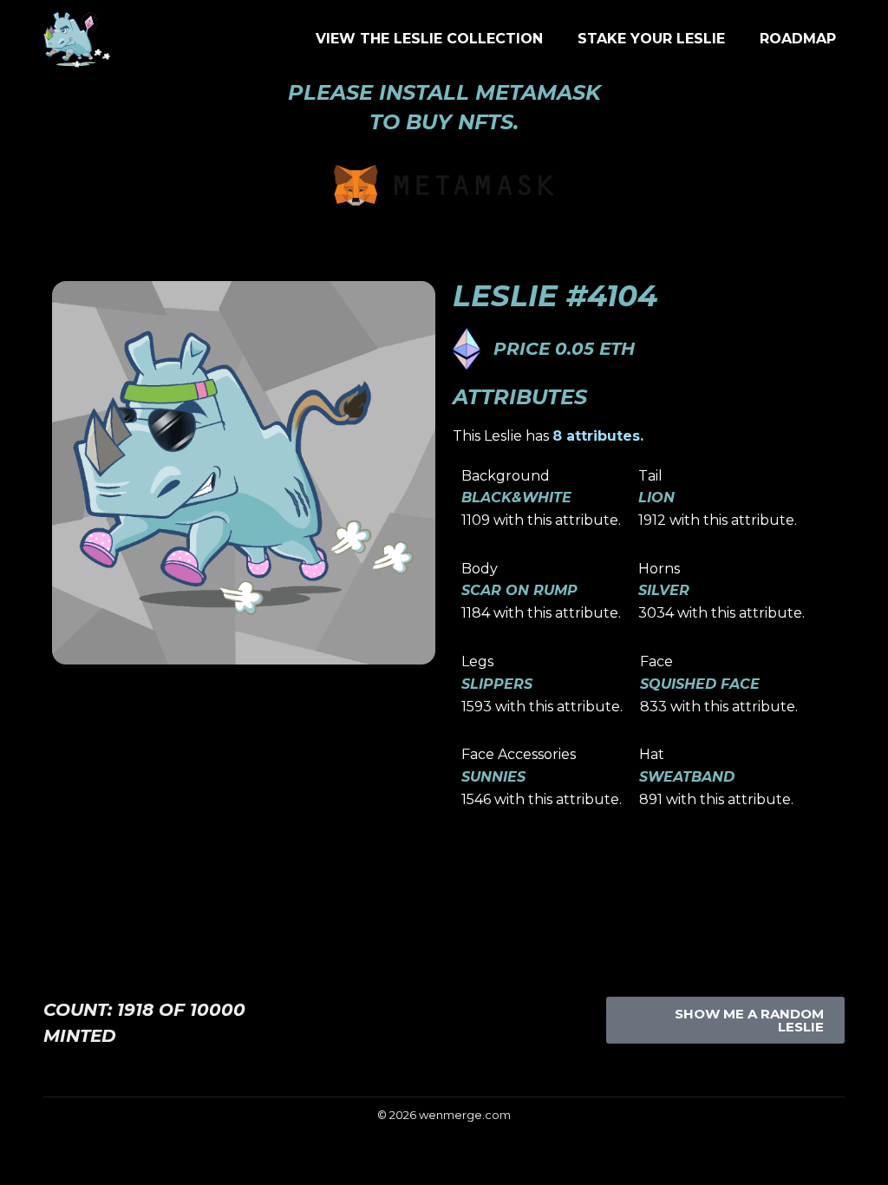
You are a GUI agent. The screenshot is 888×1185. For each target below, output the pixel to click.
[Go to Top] (862, 1159)
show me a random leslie (749, 1020)
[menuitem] (429, 39)
